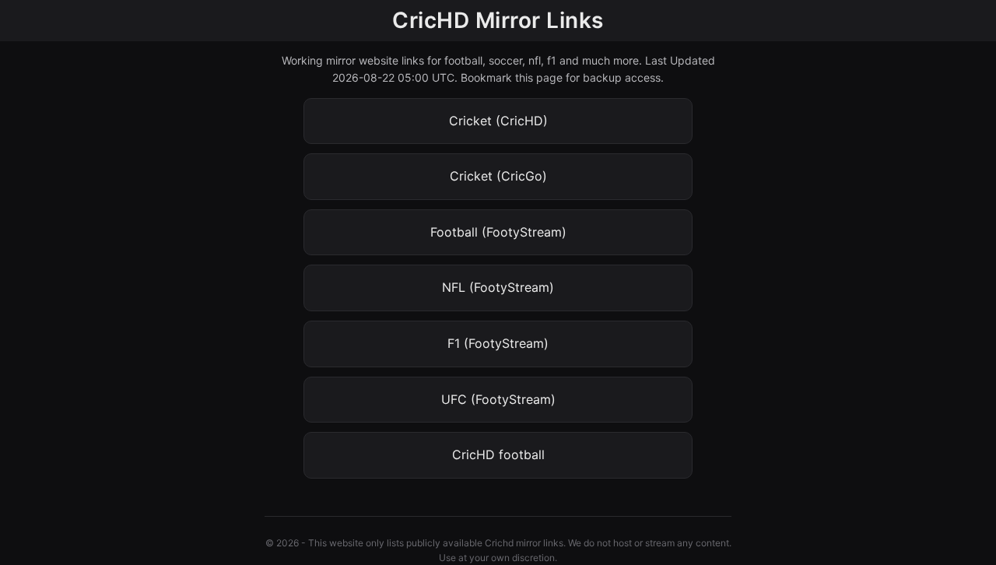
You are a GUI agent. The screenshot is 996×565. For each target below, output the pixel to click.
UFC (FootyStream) (498, 399)
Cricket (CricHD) (498, 120)
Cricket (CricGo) (498, 176)
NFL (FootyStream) (498, 287)
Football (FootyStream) (498, 232)
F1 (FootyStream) (498, 343)
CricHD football (498, 454)
